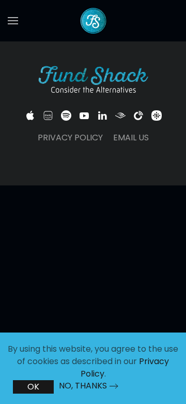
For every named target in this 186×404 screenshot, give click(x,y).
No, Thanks (83, 386)
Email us (131, 137)
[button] (13, 20)
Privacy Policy (70, 137)
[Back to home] (93, 20)
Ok (33, 387)
